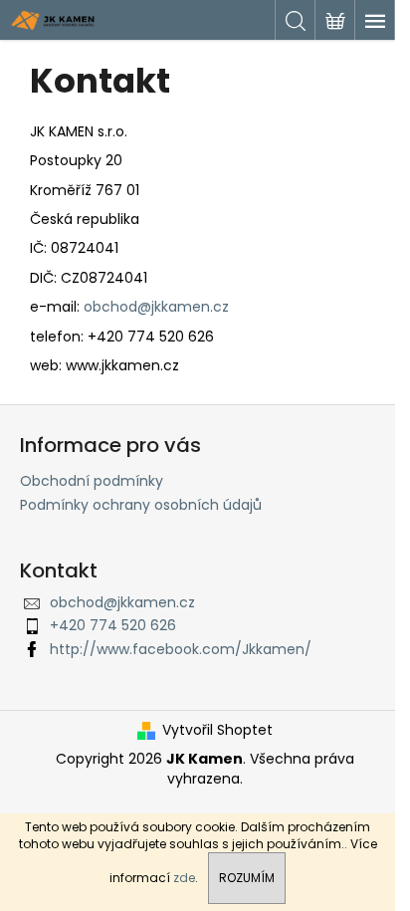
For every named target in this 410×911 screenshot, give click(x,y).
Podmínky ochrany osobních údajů (141, 505)
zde (184, 877)
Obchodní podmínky (91, 481)
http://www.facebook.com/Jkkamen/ (180, 649)
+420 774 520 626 (113, 625)
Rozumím (247, 877)
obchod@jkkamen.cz (156, 307)
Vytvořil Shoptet (217, 730)
